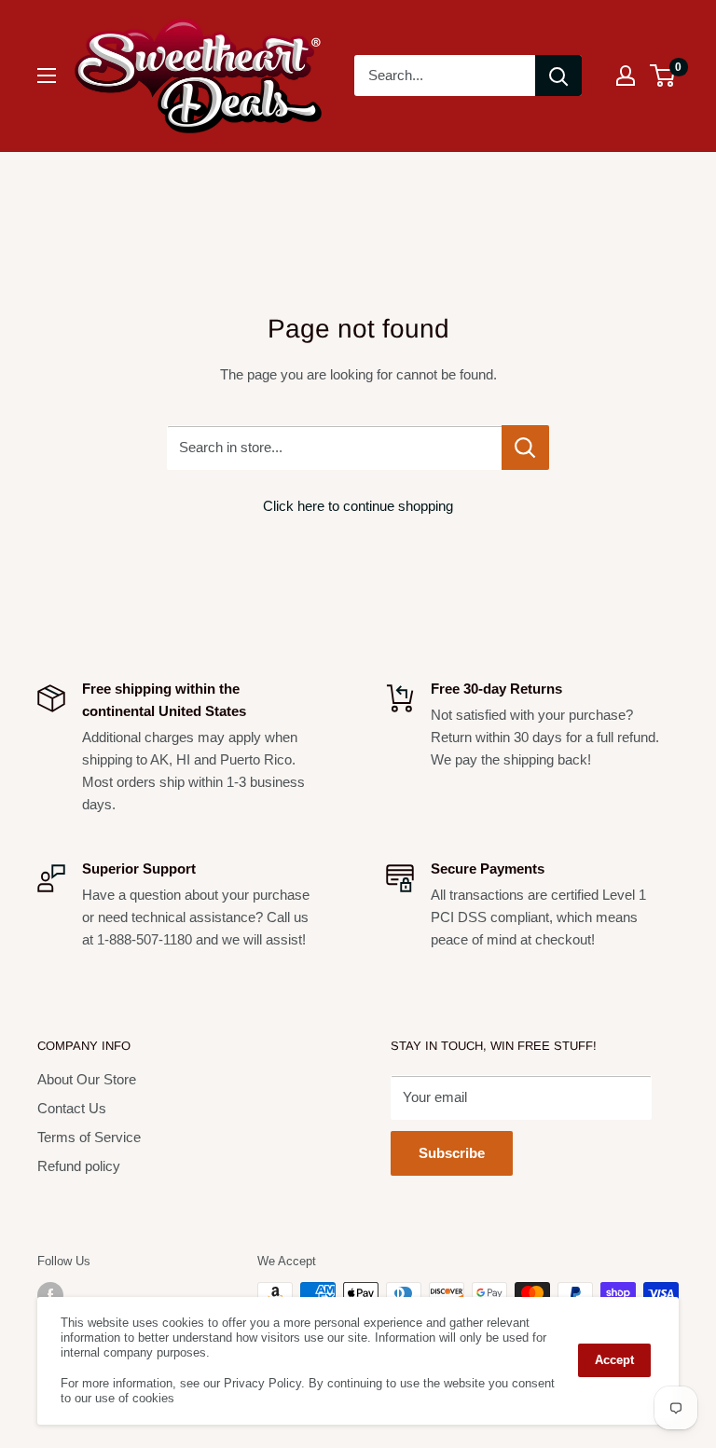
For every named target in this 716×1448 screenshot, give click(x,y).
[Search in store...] (525, 447)
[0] (663, 75)
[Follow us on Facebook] (50, 1295)
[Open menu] (46, 75)
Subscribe (452, 1153)
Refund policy (78, 1166)
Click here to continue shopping (358, 506)
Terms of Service (89, 1137)
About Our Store (86, 1079)
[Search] (558, 75)
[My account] (625, 75)
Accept (614, 1360)
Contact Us (71, 1108)
